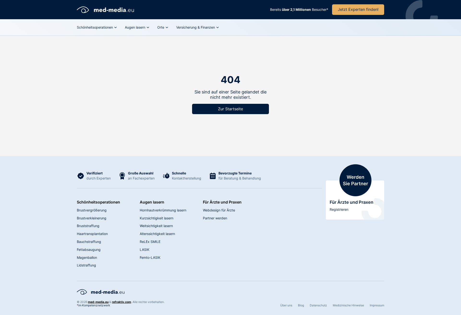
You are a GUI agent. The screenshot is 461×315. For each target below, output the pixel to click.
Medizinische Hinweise (348, 305)
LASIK (144, 249)
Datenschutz (318, 305)
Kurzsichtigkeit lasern (156, 218)
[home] (105, 9)
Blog (301, 305)
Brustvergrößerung (92, 210)
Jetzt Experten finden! (358, 9)
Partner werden (215, 218)
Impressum (377, 305)
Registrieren (339, 209)
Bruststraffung (88, 226)
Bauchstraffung (89, 242)
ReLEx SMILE (150, 242)
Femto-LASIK (150, 257)
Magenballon (87, 257)
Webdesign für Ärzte (219, 210)
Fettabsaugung (89, 249)
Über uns (286, 305)
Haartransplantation (92, 234)
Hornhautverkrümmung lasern (163, 210)
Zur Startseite (230, 108)
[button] (97, 27)
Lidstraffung (86, 265)
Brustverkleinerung (91, 218)
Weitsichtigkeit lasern (156, 226)
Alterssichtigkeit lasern (157, 234)
